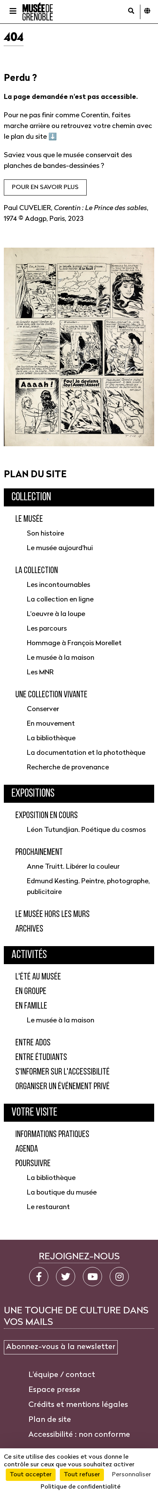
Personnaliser (131, 1475)
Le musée (29, 519)
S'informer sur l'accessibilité (62, 1072)
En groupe (30, 991)
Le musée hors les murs (52, 914)
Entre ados (33, 1043)
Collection (31, 497)
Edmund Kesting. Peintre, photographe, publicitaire (88, 887)
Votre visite (34, 1113)
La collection (36, 570)
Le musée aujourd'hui (60, 548)
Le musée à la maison (60, 658)
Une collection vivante (51, 695)
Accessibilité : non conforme (79, 1435)
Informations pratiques (52, 1134)
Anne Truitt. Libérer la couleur (73, 867)
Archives (29, 929)
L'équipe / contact (61, 1375)
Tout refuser (82, 1475)
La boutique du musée (62, 1192)
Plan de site (49, 1420)
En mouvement (51, 724)
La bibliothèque (51, 738)
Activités (29, 955)
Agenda (26, 1149)
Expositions (33, 794)
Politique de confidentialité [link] (80, 1487)
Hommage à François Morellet (74, 643)
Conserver (43, 709)
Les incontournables (58, 585)
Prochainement (39, 852)
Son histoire (45, 533)
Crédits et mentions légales (78, 1405)
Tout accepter (31, 1475)
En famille (31, 1006)
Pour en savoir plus (45, 187)
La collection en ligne (60, 599)
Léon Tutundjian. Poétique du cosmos (86, 830)
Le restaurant (48, 1207)
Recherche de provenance (68, 767)
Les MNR (40, 672)
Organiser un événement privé (62, 1086)
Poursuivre (33, 1163)
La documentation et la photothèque (86, 753)
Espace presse (54, 1390)
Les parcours (47, 629)
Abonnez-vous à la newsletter (60, 1347)
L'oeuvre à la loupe (56, 614)
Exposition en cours (46, 815)
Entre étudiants (41, 1057)
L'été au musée (38, 977)
